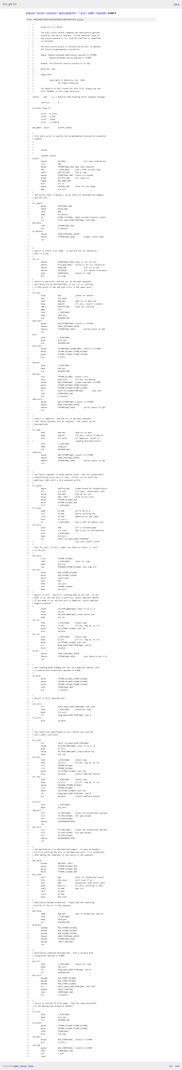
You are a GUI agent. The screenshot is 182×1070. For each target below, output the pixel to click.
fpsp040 (101, 13)
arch (83, 13)
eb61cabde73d (67, 13)
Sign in (176, 4)
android (30, 13)
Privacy (23, 1066)
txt (170, 1066)
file (80, 19)
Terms (31, 1066)
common (51, 13)
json (177, 1066)
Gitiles (16, 1066)
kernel (40, 13)
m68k (91, 13)
